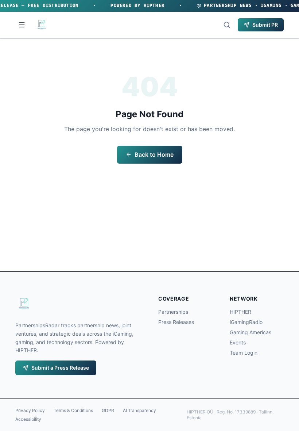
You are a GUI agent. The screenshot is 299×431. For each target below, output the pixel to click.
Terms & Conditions (73, 410)
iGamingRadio (246, 322)
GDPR (108, 410)
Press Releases (176, 322)
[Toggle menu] (21, 24)
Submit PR (265, 25)
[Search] (226, 24)
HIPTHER (240, 312)
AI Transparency (139, 410)
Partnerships (173, 312)
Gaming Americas (250, 332)
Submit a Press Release (60, 368)
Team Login (243, 353)
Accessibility (28, 419)
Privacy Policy (30, 410)
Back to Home (154, 154)
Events (238, 342)
